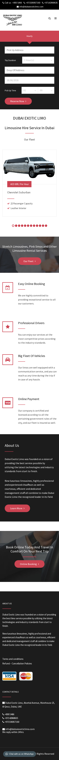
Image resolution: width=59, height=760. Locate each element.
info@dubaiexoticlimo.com (31, 7)
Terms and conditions (12, 658)
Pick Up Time (10, 90)
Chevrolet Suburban (18, 192)
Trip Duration (10, 60)
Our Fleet (28, 261)
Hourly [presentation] (30, 36)
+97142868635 (51, 3)
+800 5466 (17, 3)
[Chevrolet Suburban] (29, 167)
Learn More (16, 508)
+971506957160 (33, 3)
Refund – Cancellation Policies (17, 663)
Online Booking (28, 564)
